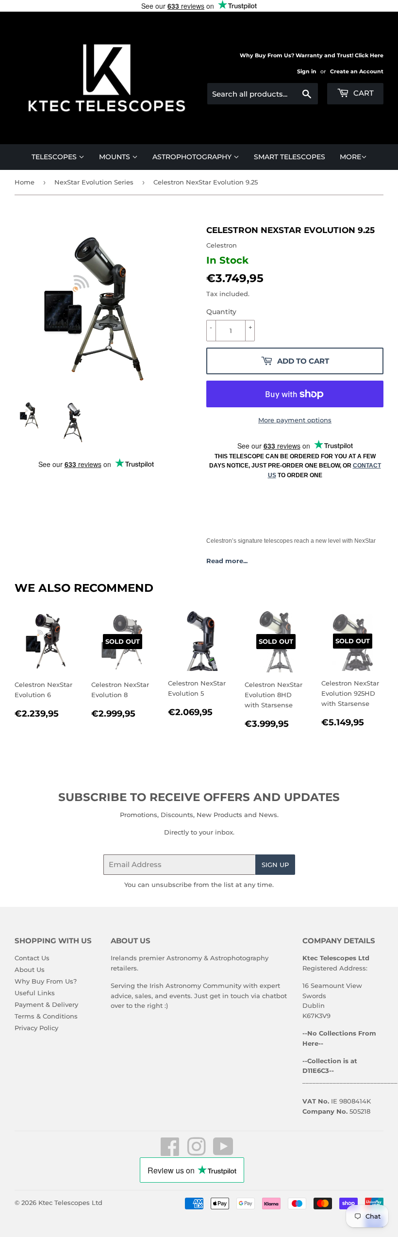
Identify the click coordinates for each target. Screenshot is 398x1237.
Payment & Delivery (46, 1004)
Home (24, 182)
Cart (362, 93)
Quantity (221, 311)
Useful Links (35, 993)
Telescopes (55, 156)
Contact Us (32, 958)
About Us (30, 969)
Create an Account (356, 71)
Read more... (227, 561)
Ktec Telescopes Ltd (70, 1202)
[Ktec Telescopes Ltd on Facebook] (170, 1152)
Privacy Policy (36, 1028)
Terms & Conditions (46, 1016)
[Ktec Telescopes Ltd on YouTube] (223, 1152)
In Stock (227, 260)
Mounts (115, 156)
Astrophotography (192, 156)
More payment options (295, 420)
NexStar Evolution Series (93, 182)
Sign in (306, 71)
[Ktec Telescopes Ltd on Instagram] (196, 1152)
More (350, 156)
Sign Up (275, 865)
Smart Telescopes (289, 156)
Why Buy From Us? (46, 981)
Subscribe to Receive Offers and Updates (199, 797)
